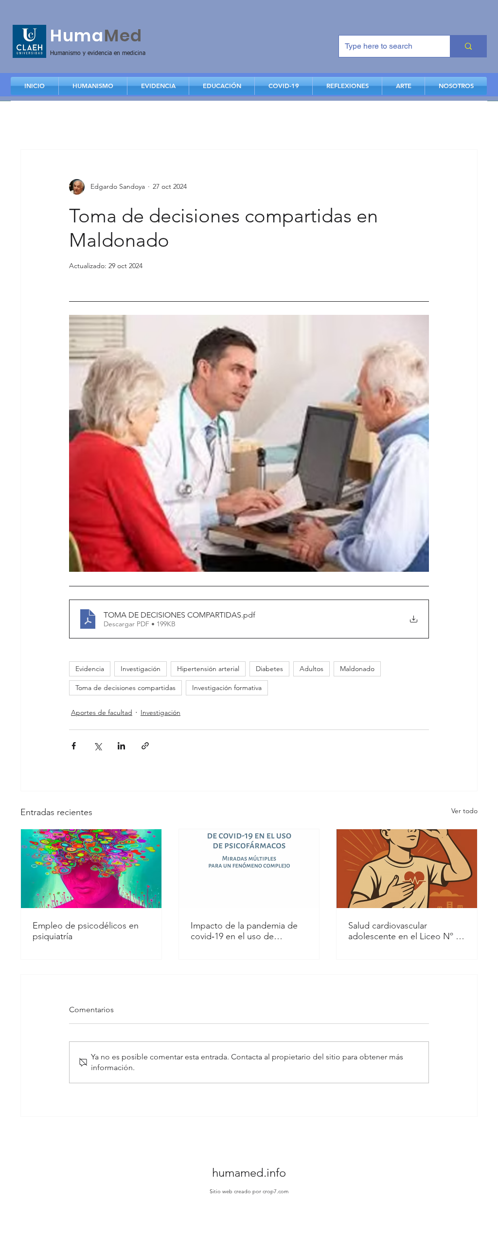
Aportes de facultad (101, 712)
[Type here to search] (468, 46)
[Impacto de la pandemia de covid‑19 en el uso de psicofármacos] (249, 868)
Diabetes (269, 668)
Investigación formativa (227, 687)
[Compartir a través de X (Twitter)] (97, 745)
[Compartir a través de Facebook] (73, 745)
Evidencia (89, 668)
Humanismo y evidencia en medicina (97, 53)
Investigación (140, 668)
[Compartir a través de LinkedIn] (121, 745)
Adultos (311, 668)
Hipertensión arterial (208, 668)
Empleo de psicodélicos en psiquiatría (86, 931)
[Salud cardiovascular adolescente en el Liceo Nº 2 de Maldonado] (407, 868)
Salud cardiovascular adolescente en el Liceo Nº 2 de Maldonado (404, 931)
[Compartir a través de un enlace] (145, 745)
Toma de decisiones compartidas (125, 687)
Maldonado (357, 668)
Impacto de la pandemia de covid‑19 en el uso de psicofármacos (244, 931)
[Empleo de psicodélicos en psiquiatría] (91, 868)
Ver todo (464, 810)
